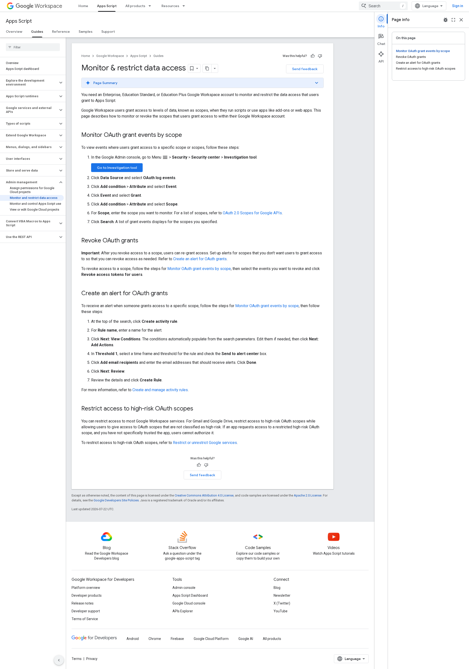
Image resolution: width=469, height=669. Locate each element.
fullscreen (453, 20)
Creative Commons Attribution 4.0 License (204, 495)
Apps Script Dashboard (190, 595)
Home (83, 6)
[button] (29, 82)
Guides (37, 31)
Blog (277, 588)
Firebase (177, 639)
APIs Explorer (182, 611)
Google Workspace (110, 56)
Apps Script (107, 6)
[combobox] (383, 5)
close (461, 20)
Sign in (457, 6)
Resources (170, 6)
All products (135, 6)
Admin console (183, 588)
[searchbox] (33, 47)
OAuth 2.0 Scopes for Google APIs (252, 213)
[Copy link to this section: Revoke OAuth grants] (143, 241)
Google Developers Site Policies (116, 500)
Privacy (91, 659)
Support (108, 31)
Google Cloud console (188, 603)
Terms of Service (85, 619)
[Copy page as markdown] (207, 68)
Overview (14, 31)
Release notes (83, 603)
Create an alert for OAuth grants (200, 259)
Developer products (87, 595)
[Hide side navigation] (59, 660)
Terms (77, 659)
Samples (86, 31)
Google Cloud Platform (211, 639)
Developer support (86, 611)
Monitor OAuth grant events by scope (199, 268)
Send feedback (305, 69)
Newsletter (282, 595)
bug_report (445, 20)
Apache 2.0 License (307, 495)
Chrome (155, 639)
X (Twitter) (282, 603)
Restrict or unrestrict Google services (205, 442)
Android (133, 639)
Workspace (48, 6)
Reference (61, 31)
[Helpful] (312, 56)
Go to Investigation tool (117, 167)
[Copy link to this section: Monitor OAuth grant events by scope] (187, 135)
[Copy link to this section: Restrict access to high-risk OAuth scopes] (198, 409)
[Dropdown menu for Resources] (185, 6)
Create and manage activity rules (160, 390)
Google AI (245, 639)
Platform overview (86, 588)
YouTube (281, 611)
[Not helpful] (320, 56)
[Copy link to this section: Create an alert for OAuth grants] (173, 294)
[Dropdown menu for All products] (151, 6)
